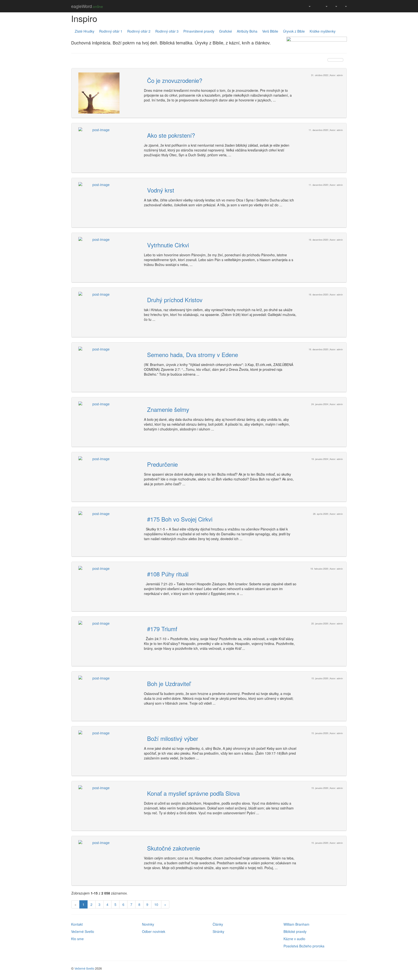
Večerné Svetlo (82, 931)
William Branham (296, 924)
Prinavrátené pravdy (198, 31)
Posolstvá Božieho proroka (304, 946)
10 (156, 904)
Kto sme (77, 938)
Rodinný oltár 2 (138, 31)
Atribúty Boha (247, 31)
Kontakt (77, 924)
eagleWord (87, 6)
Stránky (218, 931)
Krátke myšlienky (323, 31)
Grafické (225, 31)
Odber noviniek (153, 931)
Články (218, 924)
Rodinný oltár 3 (167, 31)
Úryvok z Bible (294, 31)
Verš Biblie (270, 31)
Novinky (148, 924)
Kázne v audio (294, 938)
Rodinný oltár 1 (110, 31)
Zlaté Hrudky (84, 31)
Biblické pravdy (295, 931)
